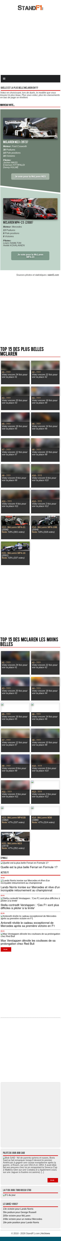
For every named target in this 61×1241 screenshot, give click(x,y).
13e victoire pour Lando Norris (18, 1209)
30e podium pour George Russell (19, 1212)
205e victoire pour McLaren (16, 1215)
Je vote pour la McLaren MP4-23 (30, 255)
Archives (45, 1233)
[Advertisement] (30, 42)
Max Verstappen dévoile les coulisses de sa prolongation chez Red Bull (28, 942)
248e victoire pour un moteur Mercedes (22, 1219)
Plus (5, 949)
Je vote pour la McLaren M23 (30, 176)
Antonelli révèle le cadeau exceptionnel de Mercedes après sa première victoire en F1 (28, 924)
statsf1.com (53, 275)
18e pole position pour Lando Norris (21, 1222)
